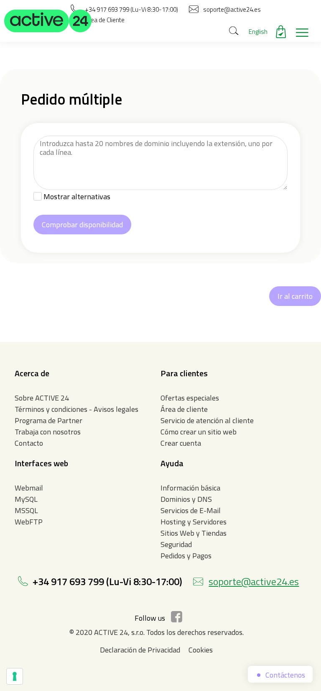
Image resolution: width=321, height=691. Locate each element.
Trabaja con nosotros (48, 431)
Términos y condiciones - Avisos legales (76, 409)
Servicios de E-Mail (190, 510)
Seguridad (176, 544)
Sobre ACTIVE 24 (42, 397)
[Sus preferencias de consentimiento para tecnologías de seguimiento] (15, 676)
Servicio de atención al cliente (207, 420)
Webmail (29, 487)
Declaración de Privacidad (140, 649)
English (258, 31)
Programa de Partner (48, 420)
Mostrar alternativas (76, 196)
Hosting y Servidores (193, 521)
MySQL (26, 499)
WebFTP (29, 521)
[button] (48, 20)
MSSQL (26, 510)
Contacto (29, 443)
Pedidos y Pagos (185, 555)
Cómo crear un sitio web (198, 431)
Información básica (190, 487)
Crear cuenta (180, 443)
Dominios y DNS (186, 499)
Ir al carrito (295, 296)
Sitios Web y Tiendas (193, 533)
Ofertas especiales (189, 397)
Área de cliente (184, 409)
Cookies (201, 649)
